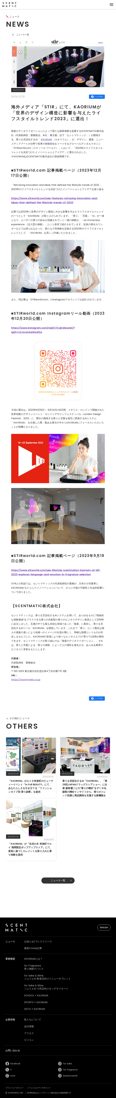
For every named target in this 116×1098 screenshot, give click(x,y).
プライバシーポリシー (14, 1087)
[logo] (9, 4)
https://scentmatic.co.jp (25, 679)
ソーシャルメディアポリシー (39, 1087)
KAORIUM (46, 139)
